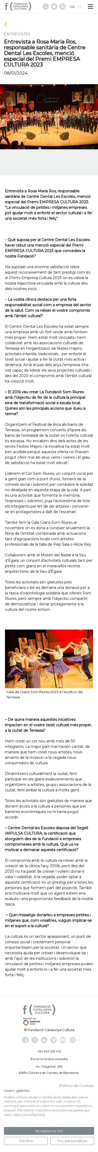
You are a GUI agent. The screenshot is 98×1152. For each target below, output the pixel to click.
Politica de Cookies (76, 1085)
